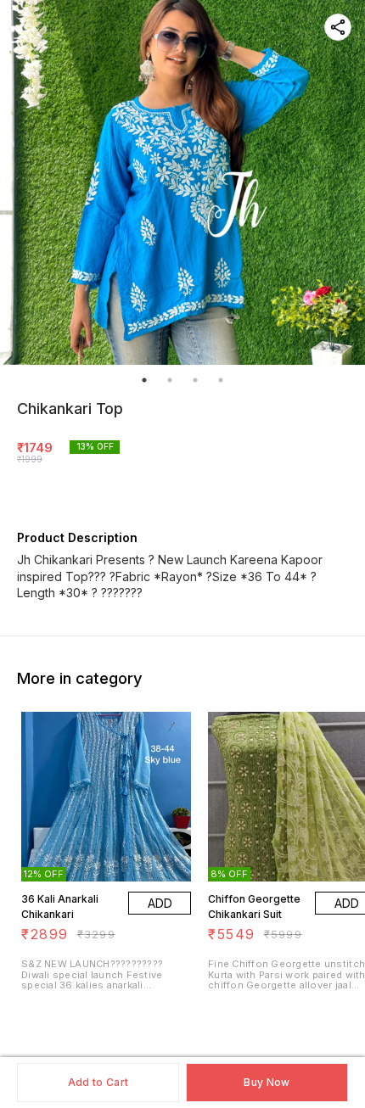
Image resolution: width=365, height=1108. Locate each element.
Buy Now (266, 1082)
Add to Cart (98, 1082)
